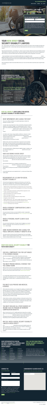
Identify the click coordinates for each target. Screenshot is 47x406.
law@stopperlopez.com (12, 403)
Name (2, 372)
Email (2, 376)
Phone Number (13, 372)
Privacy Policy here (28, 28)
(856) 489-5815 (5, 403)
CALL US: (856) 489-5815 (5, 370)
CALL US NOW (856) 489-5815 (40, 1)
